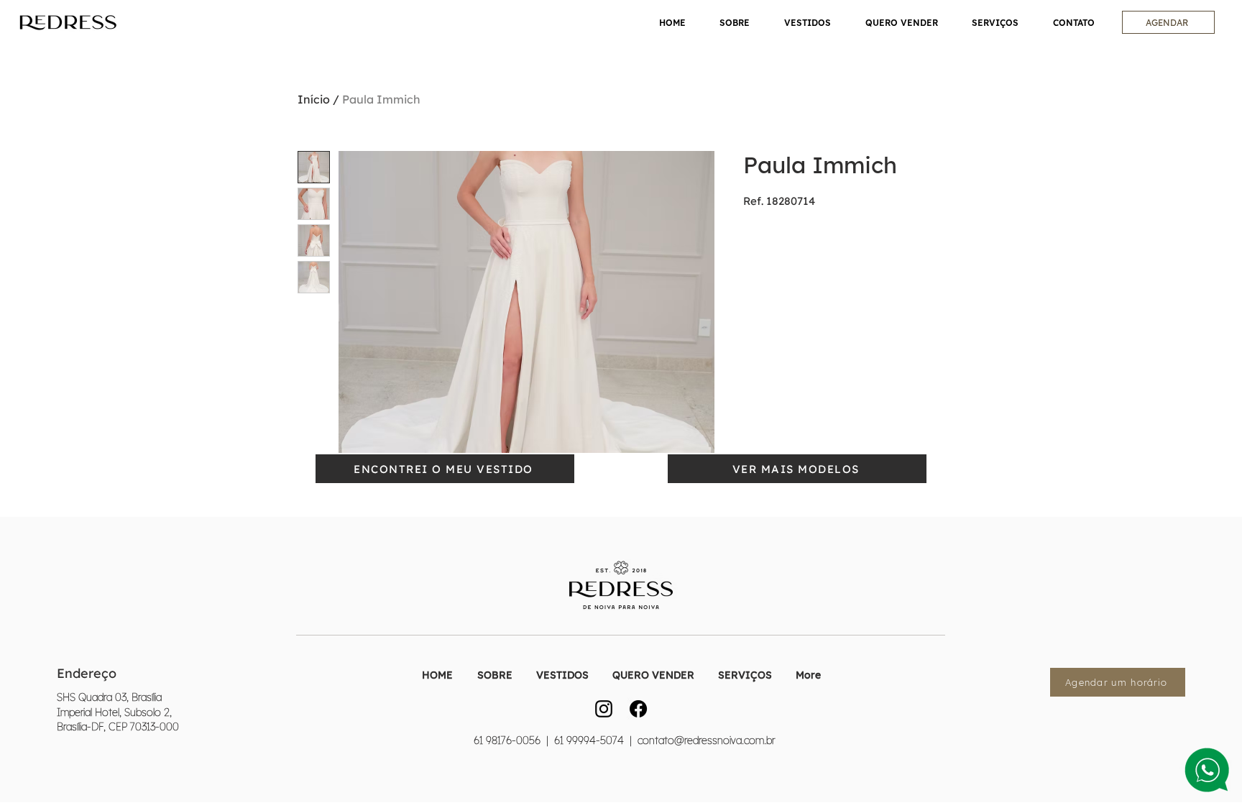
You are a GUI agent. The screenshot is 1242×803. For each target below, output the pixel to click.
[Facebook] (638, 708)
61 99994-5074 (587, 740)
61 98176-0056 (507, 740)
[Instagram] (603, 708)
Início (314, 99)
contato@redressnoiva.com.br (706, 740)
